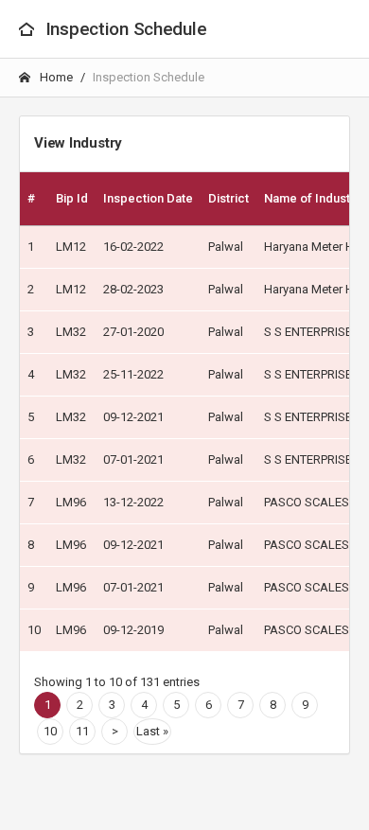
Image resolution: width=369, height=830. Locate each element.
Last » (152, 731)
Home (55, 77)
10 (50, 731)
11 (82, 731)
